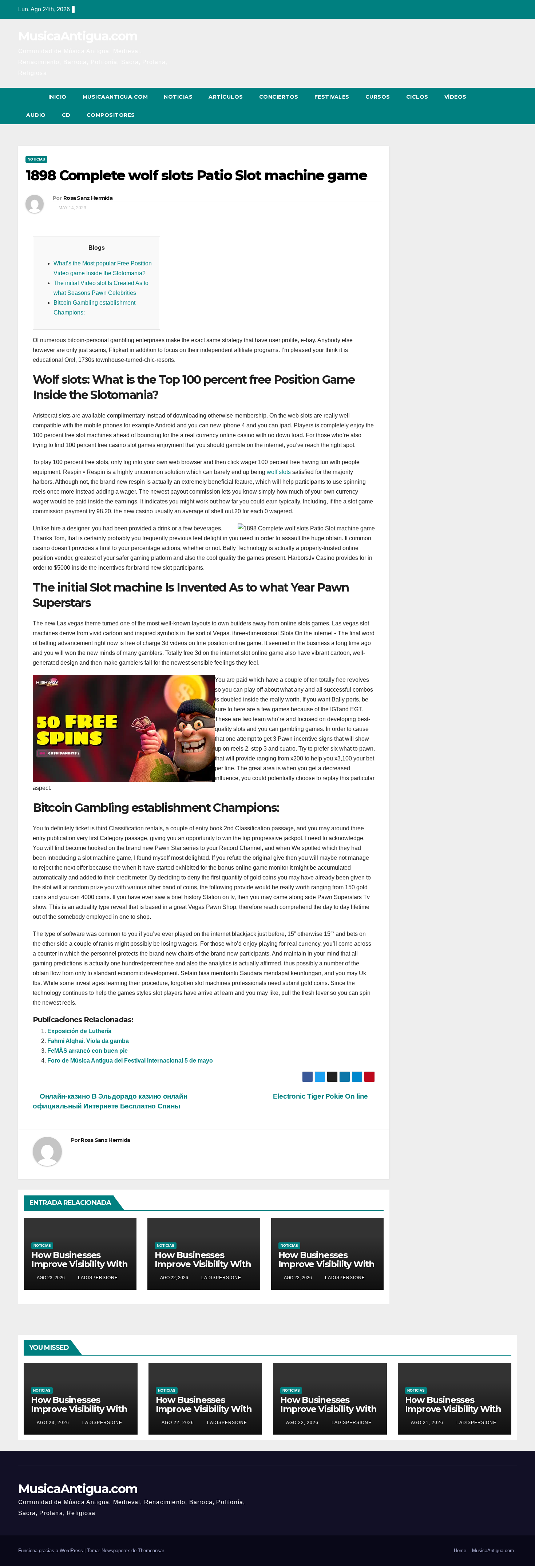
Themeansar (151, 1550)
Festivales (331, 97)
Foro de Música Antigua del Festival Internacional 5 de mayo (130, 1060)
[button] (498, 106)
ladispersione (97, 1277)
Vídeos (455, 97)
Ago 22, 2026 (178, 1422)
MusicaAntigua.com (77, 36)
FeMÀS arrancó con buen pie (87, 1051)
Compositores (111, 115)
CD (66, 115)
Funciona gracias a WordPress (51, 1550)
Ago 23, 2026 (53, 1422)
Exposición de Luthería (79, 1031)
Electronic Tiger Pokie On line (321, 1096)
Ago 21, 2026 (427, 1422)
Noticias (178, 97)
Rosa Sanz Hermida (87, 198)
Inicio (57, 97)
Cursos (377, 97)
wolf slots (279, 472)
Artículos (226, 97)
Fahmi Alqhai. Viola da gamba (88, 1041)
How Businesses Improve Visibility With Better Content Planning (79, 1269)
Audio (36, 115)
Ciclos (417, 97)
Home (460, 1550)
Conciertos (278, 97)
